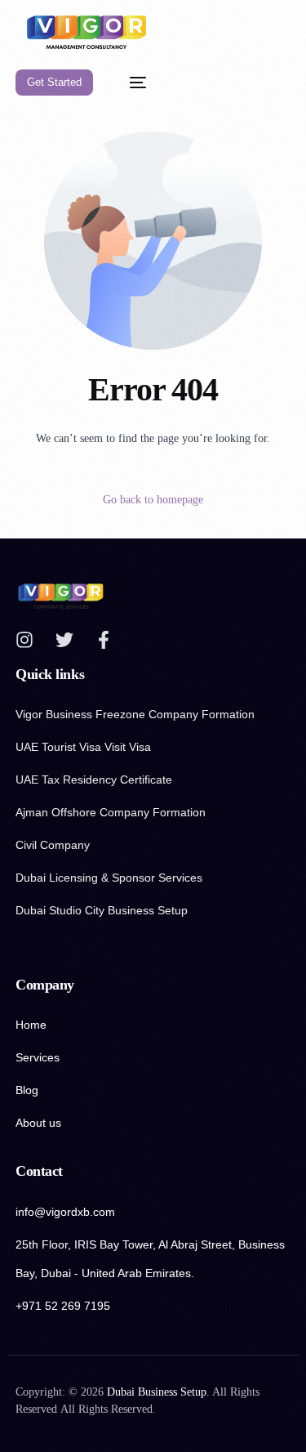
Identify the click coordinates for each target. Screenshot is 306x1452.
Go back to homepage (153, 500)
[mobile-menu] (129, 83)
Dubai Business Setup (156, 1392)
